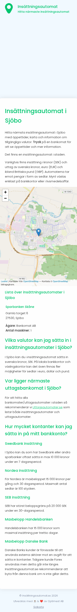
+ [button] (5, 192)
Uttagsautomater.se (48, 407)
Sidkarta (38, 607)
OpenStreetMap (30, 281)
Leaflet (4, 281)
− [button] (5, 198)
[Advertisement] (38, 57)
